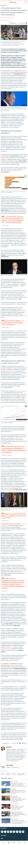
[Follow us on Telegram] (11, 831)
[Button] (13, 23)
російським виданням (7, 648)
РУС (19, 842)
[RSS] (17, 831)
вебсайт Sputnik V (18, 438)
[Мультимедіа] (9, 842)
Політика (3, 5)
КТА (14, 842)
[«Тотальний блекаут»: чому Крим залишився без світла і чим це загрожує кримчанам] (6, 820)
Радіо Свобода (9, 17)
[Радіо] (3, 842)
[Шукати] (25, 842)
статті (5, 713)
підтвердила (22, 310)
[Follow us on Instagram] (14, 831)
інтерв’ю (11, 488)
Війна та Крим (14, 781)
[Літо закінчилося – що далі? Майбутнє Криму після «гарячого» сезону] (6, 806)
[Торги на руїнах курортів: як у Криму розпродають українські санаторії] (6, 790)
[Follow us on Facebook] (2, 831)
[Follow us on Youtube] (8, 831)
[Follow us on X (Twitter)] (5, 831)
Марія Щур (3, 17)
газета (16, 70)
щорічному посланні (10, 371)
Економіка (13, 789)
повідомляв (8, 665)
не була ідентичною (18, 570)
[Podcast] (20, 831)
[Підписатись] (23, 831)
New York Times (5, 156)
